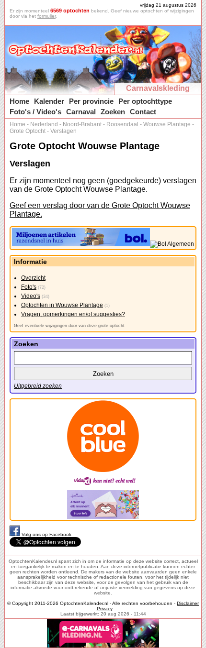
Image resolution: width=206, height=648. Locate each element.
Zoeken (113, 112)
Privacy (105, 608)
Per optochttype (145, 101)
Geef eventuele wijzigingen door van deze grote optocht (69, 325)
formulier (46, 16)
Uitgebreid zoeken (38, 386)
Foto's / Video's (35, 112)
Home (19, 101)
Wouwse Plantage (167, 124)
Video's (30, 296)
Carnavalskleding (158, 88)
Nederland (44, 124)
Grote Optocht (28, 131)
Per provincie (91, 101)
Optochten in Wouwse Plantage (62, 305)
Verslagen (63, 131)
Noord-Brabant (82, 124)
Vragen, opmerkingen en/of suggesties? (73, 314)
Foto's (28, 287)
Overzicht (33, 278)
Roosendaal (122, 124)
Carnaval (81, 112)
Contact (143, 112)
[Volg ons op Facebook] (16, 534)
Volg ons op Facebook (46, 534)
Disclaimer (188, 603)
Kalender (49, 101)
